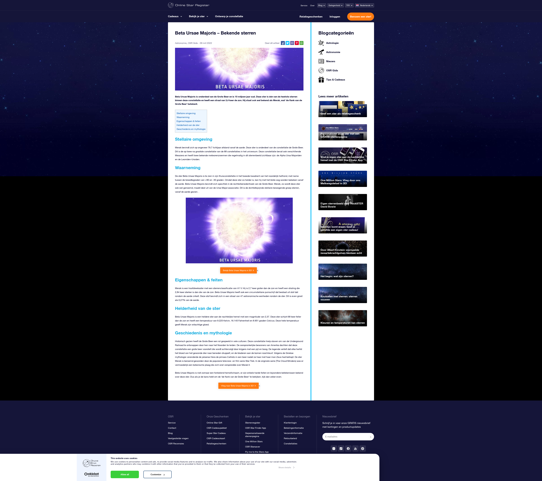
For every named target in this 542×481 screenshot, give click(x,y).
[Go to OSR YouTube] (355, 448)
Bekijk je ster (197, 16)
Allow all (125, 474)
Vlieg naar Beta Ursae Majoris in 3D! (237, 386)
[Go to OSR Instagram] (334, 448)
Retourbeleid (290, 438)
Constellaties (290, 443)
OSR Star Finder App (255, 428)
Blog (320, 5)
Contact (172, 428)
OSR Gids (193, 43)
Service (304, 5)
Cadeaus (173, 16)
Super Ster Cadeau (216, 433)
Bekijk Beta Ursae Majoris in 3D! (237, 270)
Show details (284, 467)
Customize (156, 474)
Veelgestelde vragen (178, 438)
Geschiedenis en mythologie (191, 129)
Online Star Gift (214, 422)
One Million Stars (254, 441)
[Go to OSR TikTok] (341, 448)
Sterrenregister (252, 422)
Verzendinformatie (293, 433)
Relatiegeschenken (311, 16)
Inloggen (335, 16)
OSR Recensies (176, 443)
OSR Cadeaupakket (217, 428)
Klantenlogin (290, 422)
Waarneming (183, 117)
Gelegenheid (334, 5)
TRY (348, 5)
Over (312, 5)
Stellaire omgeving (186, 113)
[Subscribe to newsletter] (370, 437)
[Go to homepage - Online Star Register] (188, 5)
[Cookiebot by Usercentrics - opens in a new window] (91, 475)
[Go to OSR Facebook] (348, 448)
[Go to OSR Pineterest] (362, 448)
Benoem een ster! (360, 16)
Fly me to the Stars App (257, 452)
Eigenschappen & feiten (189, 121)
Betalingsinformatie (294, 428)
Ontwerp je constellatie (229, 16)
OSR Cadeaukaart (216, 438)
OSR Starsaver (252, 446)
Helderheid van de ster (188, 125)
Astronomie (181, 43)
